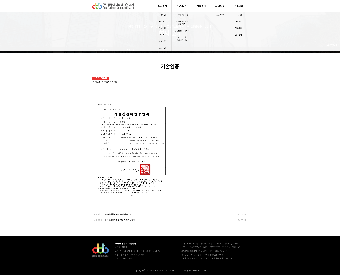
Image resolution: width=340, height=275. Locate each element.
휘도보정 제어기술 (182, 31)
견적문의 (238, 35)
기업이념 (162, 15)
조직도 (162, 35)
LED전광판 (220, 15)
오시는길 (162, 48)
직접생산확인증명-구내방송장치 (118, 214)
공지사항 (238, 15)
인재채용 (238, 28)
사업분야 (162, 21)
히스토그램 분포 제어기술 (182, 38)
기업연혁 (162, 28)
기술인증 (162, 41)
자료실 (238, 21)
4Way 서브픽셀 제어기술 (182, 23)
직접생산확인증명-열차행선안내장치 (120, 220)
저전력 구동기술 (182, 15)
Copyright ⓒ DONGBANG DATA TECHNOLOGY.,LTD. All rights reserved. (167, 270)
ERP (205, 270)
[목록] (245, 88)
